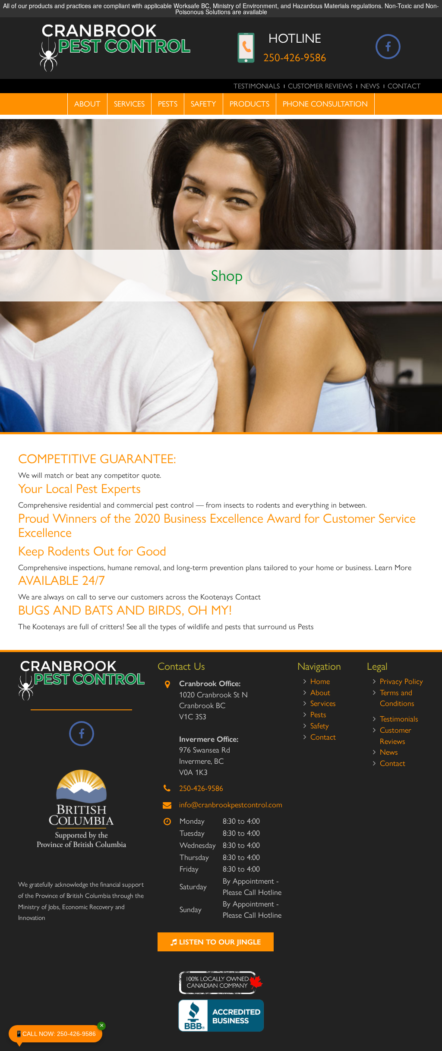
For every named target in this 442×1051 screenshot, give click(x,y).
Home (320, 681)
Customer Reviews (320, 86)
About (87, 104)
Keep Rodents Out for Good (92, 551)
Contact (404, 86)
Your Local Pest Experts (79, 488)
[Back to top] (429, 1018)
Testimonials (257, 86)
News (369, 86)
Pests (167, 104)
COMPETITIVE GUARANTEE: (97, 459)
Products (249, 104)
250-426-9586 (294, 57)
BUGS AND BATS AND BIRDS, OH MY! (125, 610)
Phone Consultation (325, 104)
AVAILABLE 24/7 (61, 580)
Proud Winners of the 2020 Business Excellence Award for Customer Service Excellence (217, 525)
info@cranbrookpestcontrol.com (230, 804)
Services (129, 104)
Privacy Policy (401, 681)
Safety (203, 104)
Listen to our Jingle (219, 942)
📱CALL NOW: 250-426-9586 (58, 1031)
